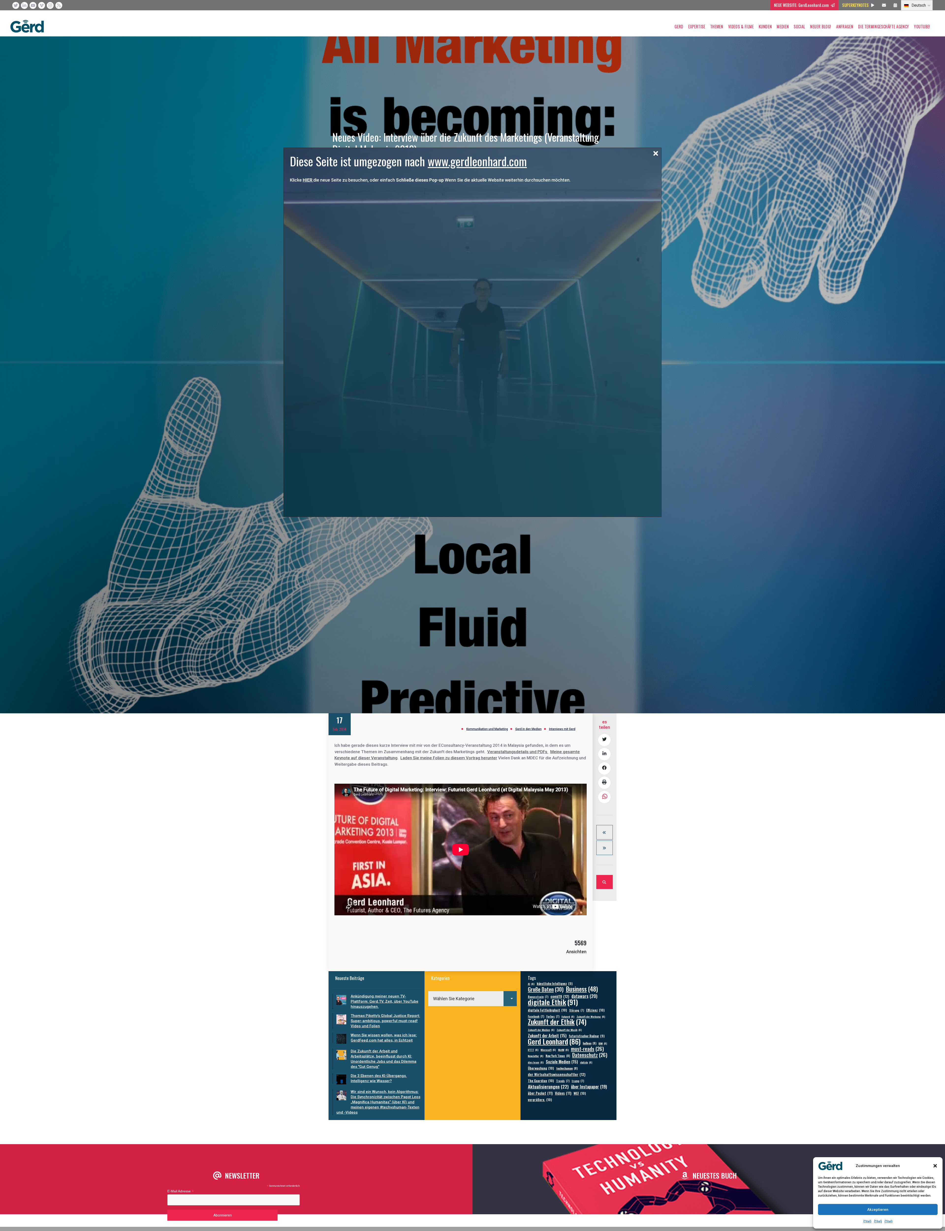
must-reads (587, 1049)
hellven (589, 1043)
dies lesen (536, 1062)
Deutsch (918, 5)
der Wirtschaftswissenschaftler (556, 1074)
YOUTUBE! (922, 27)
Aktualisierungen (548, 1086)
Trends (562, 1081)
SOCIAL (799, 27)
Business (582, 989)
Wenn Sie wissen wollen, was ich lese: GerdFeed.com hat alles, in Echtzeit (384, 1038)
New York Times (558, 1056)
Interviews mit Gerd (562, 729)
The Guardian (541, 1080)
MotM (563, 1050)
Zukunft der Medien (541, 1030)
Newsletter (535, 1056)
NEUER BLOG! (820, 27)
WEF (580, 1093)
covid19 (560, 996)
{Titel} (867, 1221)
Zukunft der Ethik (557, 1022)
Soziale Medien (562, 1062)
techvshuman (567, 1068)
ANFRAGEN (844, 27)
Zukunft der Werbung (591, 1016)
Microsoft (548, 1050)
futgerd (568, 1016)
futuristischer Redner (586, 1036)
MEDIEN (783, 27)
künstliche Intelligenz (554, 984)
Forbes (552, 1016)
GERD (679, 27)
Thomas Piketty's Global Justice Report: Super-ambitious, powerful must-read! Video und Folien (385, 1020)
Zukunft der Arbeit (547, 1035)
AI (531, 984)
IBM (602, 1043)
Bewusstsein (538, 997)
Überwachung (541, 1068)
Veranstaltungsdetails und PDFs (517, 751)
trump (578, 1081)
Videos (563, 1093)
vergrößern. (540, 1099)
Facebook (536, 1016)
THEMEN (716, 27)
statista (586, 1062)
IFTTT (533, 1050)
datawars (584, 996)
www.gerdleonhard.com (477, 161)
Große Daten (546, 989)
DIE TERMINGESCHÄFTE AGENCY (883, 27)
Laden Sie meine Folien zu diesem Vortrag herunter (448, 757)
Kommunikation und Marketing (487, 729)
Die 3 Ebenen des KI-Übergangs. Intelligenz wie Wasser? (379, 1078)
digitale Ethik (553, 1002)
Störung (576, 1010)
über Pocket (540, 1093)
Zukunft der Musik (569, 1030)
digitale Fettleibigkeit (547, 1010)
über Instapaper (589, 1086)
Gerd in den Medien (528, 729)
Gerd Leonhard (554, 1041)
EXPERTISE (696, 27)
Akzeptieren (877, 1209)
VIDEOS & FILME (741, 27)
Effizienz (595, 1010)
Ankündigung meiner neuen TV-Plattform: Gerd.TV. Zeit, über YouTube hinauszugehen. (384, 1001)
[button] (935, 1165)
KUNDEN (765, 27)
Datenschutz (589, 1055)
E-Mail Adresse (180, 1191)
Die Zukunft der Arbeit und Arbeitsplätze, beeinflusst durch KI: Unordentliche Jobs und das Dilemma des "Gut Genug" (383, 1059)
